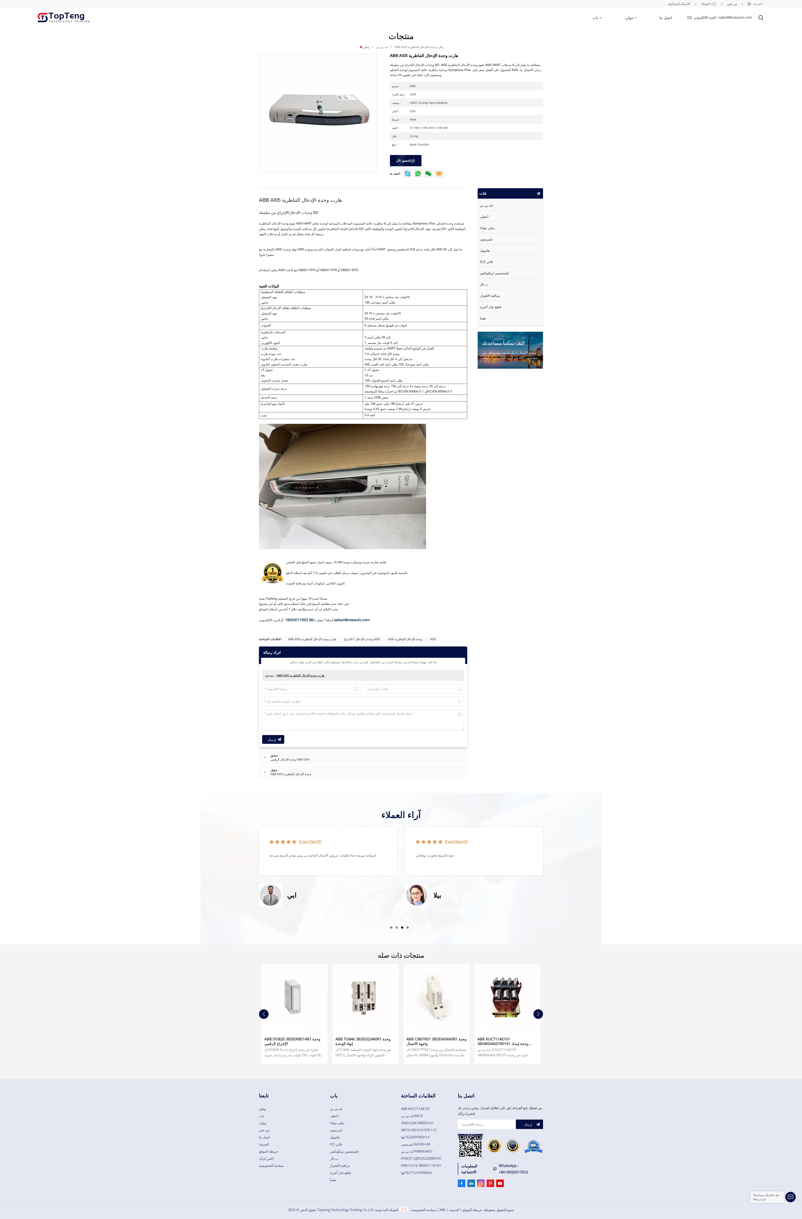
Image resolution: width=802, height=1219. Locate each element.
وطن (366, 47)
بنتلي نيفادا (487, 228)
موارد (629, 17)
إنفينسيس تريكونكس (494, 273)
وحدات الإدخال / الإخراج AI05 (362, 639)
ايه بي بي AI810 (412, 1116)
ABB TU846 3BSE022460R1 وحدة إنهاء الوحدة (363, 1041)
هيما (483, 318)
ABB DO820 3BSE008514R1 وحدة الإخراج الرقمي (292, 1041)
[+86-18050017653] (428, 173)
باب (595, 17)
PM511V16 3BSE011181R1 (421, 1165)
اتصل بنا (666, 17)
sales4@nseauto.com (352, 620)
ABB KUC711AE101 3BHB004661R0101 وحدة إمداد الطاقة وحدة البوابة (502, 1041)
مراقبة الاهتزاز (490, 295)
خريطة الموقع (268, 1151)
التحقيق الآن (403, 161)
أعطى (484, 217)
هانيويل (485, 250)
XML (442, 1210)
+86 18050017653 (300, 620)
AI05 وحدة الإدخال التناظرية (405, 639)
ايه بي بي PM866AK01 (417, 1151)
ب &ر (484, 284)
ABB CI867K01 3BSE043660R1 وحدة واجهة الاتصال (436, 1041)
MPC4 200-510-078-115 (419, 1130)
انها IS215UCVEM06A (416, 1172)
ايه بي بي (382, 47)
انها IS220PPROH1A (415, 1137)
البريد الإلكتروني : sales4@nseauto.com (723, 17)
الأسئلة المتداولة (679, 3)
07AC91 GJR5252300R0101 (421, 1158)
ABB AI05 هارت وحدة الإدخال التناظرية (312, 639)
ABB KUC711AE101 (415, 1108)
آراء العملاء (708, 3)
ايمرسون (486, 239)
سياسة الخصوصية (271, 1165)
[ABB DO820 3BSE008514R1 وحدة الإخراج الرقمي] (294, 997)
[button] (391, 927)
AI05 (433, 639)
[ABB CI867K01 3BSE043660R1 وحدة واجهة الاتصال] (436, 997)
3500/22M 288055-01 (417, 1123)
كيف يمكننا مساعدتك (503, 342)
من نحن (732, 3)
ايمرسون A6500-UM (415, 1144)
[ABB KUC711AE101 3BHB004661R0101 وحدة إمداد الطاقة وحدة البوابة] (507, 997)
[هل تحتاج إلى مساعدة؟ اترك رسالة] (790, 1197)
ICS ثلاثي (486, 262)
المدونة (264, 1144)
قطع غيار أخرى (490, 307)
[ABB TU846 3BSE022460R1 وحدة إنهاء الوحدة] (365, 997)
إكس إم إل (266, 1158)
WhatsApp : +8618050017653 (513, 1169)
